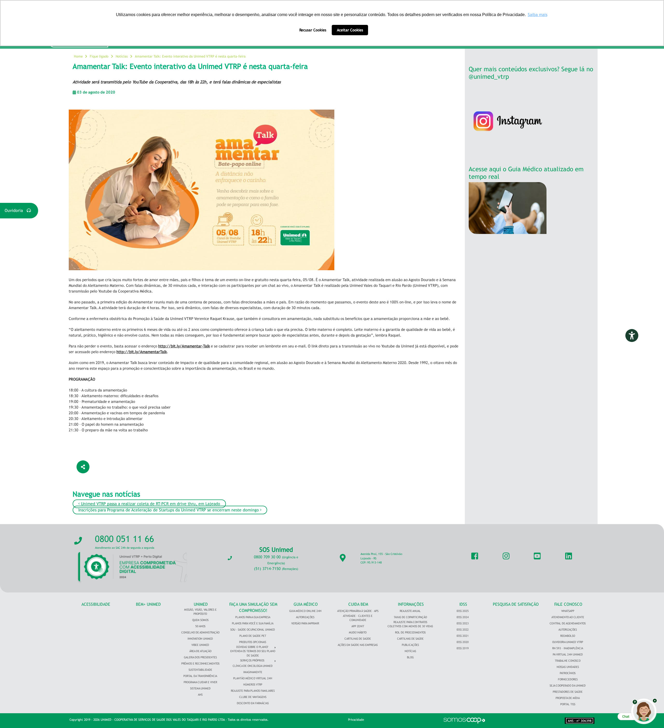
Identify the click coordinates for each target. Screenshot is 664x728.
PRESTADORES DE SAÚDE (568, 691)
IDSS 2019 (463, 648)
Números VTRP (252, 684)
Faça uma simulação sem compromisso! (253, 607)
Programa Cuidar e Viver (200, 682)
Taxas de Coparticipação (410, 617)
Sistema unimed (200, 688)
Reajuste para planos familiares (253, 690)
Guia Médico (306, 604)
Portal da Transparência (200, 675)
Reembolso (567, 635)
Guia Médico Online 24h (305, 610)
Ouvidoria (16, 210)
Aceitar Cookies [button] (350, 30)
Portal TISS (567, 704)
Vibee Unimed (200, 644)
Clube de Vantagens (252, 696)
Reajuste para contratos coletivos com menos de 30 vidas (410, 624)
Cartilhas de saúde (410, 638)
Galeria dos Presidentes (200, 657)
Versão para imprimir (305, 623)
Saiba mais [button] (537, 14)
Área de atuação (200, 651)
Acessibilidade (95, 604)
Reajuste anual (410, 610)
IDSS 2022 (463, 629)
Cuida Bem (358, 604)
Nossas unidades (568, 666)
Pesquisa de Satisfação (516, 604)
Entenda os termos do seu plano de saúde (252, 653)
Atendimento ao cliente (567, 617)
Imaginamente (252, 672)
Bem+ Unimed (148, 604)
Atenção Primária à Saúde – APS (357, 610)
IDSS (463, 604)
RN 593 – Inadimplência (567, 648)
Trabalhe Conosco (567, 660)
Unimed (201, 604)
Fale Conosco (568, 604)
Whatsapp (567, 610)
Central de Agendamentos (568, 623)
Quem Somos (200, 620)
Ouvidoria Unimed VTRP (567, 642)
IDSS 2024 (463, 617)
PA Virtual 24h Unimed (568, 654)
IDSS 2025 (463, 610)
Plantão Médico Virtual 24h (252, 678)
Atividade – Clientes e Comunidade (357, 618)
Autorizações (305, 617)
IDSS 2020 (463, 642)
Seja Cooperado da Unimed (568, 685)
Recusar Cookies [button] (312, 30)
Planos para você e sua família (252, 623)
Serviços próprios (252, 660)
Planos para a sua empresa (252, 617)
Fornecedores (568, 679)
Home (78, 56)
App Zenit (357, 626)
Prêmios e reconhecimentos (200, 663)
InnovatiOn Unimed (200, 638)
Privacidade (356, 720)
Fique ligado (99, 56)
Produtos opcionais (252, 642)
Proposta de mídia (568, 698)
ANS (200, 694)
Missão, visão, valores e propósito (200, 612)
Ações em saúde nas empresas (358, 644)
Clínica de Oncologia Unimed (253, 665)
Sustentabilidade (200, 669)
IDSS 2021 (463, 635)
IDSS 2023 (463, 623)
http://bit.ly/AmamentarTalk (141, 351)
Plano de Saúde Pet (252, 635)
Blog (410, 657)
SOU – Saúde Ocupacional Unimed (252, 629)
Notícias (122, 56)
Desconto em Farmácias (253, 703)
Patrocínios (568, 673)
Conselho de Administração (200, 632)
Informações (411, 604)
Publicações (410, 644)
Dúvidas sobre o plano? (252, 646)
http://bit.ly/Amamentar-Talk (184, 346)
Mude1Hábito (357, 632)
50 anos (200, 626)
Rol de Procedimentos (410, 632)
